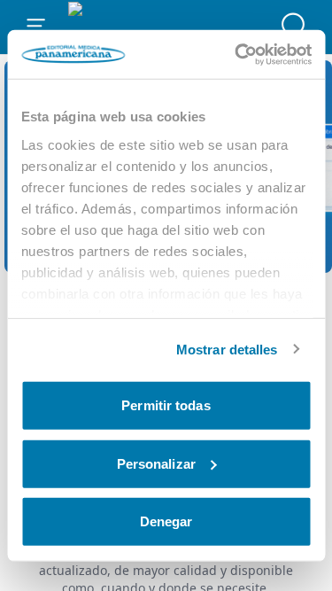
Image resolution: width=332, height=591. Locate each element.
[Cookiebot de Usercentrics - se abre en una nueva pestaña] (236, 54)
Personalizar (156, 462)
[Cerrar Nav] (36, 26)
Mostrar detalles (227, 348)
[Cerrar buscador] (296, 26)
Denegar (166, 521)
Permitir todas (165, 405)
